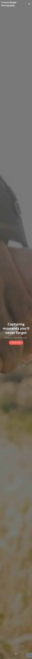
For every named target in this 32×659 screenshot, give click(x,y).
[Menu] (29, 3)
